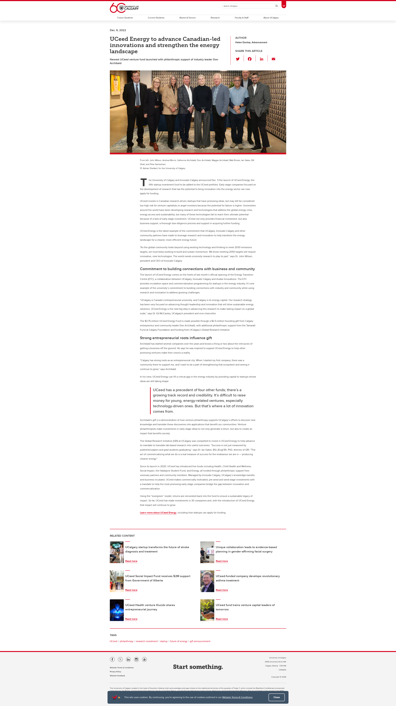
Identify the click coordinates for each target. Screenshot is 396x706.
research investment (147, 641)
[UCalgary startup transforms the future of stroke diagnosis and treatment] (117, 552)
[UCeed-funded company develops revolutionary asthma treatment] (207, 581)
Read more (131, 561)
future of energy (178, 641)
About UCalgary (271, 17)
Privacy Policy (115, 671)
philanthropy (126, 641)
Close (276, 697)
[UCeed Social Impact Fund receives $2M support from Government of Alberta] (117, 581)
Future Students (125, 17)
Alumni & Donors (187, 17)
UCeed (113, 641)
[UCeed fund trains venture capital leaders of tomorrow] (207, 610)
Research (215, 17)
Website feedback (117, 675)
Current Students (156, 17)
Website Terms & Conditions (237, 697)
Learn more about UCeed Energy (158, 512)
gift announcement (200, 641)
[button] (239, 58)
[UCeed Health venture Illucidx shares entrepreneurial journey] (117, 610)
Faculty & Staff (241, 17)
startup (164, 641)
